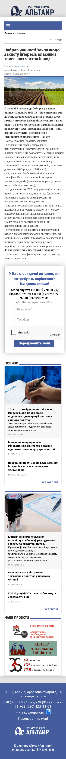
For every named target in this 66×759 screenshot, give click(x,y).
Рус (51, 40)
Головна (9, 33)
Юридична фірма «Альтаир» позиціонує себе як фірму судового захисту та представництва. (31, 540)
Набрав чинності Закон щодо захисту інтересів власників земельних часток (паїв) (33, 466)
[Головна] (33, 10)
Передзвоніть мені (34, 343)
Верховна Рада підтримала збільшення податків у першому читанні (29, 576)
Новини (21, 33)
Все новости (50, 482)
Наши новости (21, 66)
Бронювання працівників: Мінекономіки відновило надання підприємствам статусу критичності (31, 446)
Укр (59, 40)
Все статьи (51, 609)
